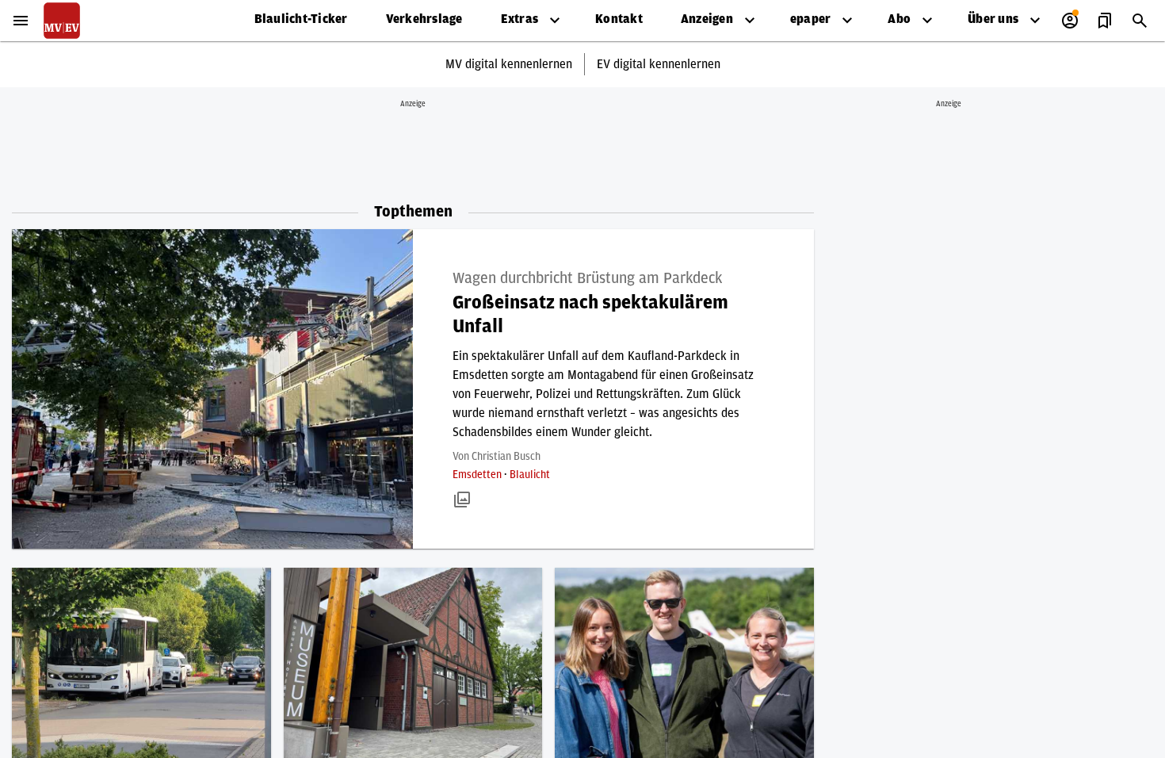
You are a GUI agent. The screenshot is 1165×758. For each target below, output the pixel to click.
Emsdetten (478, 474)
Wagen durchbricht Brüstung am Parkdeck (587, 278)
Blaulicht (530, 474)
